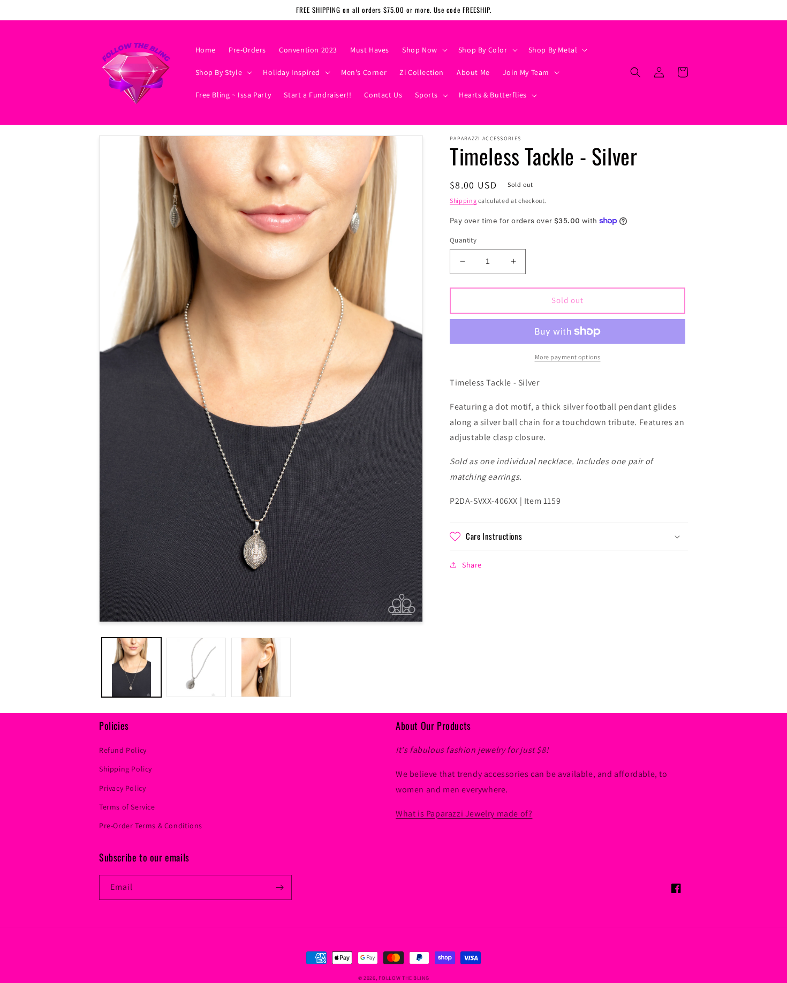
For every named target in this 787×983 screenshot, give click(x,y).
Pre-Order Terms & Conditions (150, 825)
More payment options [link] (568, 357)
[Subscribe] (279, 887)
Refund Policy (123, 750)
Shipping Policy (125, 769)
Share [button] (472, 565)
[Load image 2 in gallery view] (196, 667)
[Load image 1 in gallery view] (131, 667)
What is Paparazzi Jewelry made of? (464, 813)
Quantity (463, 240)
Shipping (463, 200)
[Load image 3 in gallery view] (261, 667)
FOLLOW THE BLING (404, 977)
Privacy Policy (122, 788)
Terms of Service (127, 807)
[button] (424, 50)
